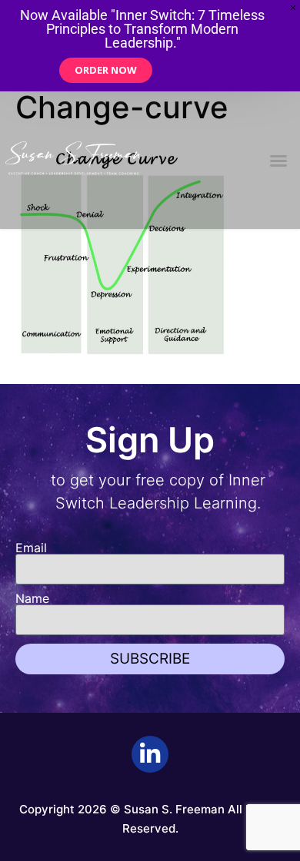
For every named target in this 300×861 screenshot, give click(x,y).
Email (31, 547)
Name (32, 598)
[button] (278, 160)
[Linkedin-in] (150, 754)
